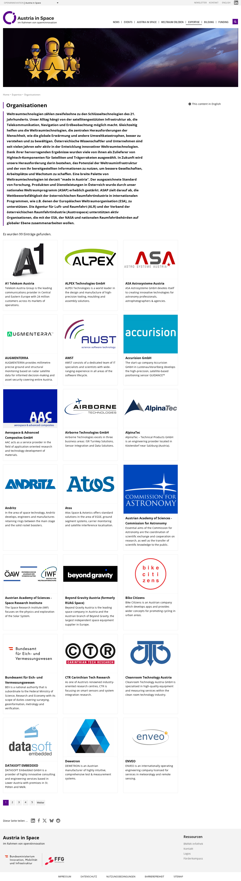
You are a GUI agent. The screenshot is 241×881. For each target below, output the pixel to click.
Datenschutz (89, 876)
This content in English (206, 104)
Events (128, 22)
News (116, 22)
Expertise (194, 22)
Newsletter (200, 2)
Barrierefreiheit (154, 876)
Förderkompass (193, 858)
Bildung (209, 22)
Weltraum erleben (172, 22)
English (226, 2)
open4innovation (14, 2)
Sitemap (178, 876)
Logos (187, 853)
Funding (223, 22)
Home (6, 94)
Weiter (40, 802)
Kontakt (213, 2)
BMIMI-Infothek (193, 844)
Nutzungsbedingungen (120, 876)
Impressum (64, 876)
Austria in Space (147, 22)
